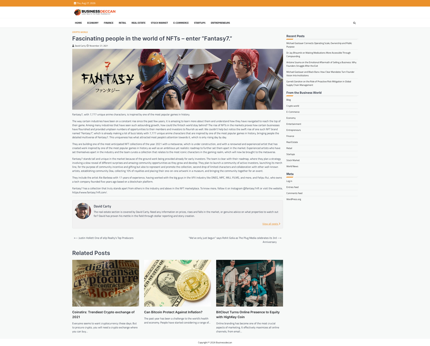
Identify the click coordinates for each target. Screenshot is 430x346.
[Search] (354, 23)
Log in (289, 181)
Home (78, 23)
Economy (92, 23)
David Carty (80, 45)
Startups (199, 23)
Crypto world (80, 32)
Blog (288, 99)
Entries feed (292, 187)
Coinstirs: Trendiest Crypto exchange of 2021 (103, 314)
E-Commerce (181, 23)
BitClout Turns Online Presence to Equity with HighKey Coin (248, 314)
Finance (108, 23)
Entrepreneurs (220, 23)
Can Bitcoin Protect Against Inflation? (173, 312)
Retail (122, 23)
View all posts (270, 224)
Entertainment (293, 124)
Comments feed (294, 193)
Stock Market (159, 23)
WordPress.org (293, 199)
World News (292, 166)
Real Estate (138, 23)
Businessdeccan (224, 342)
